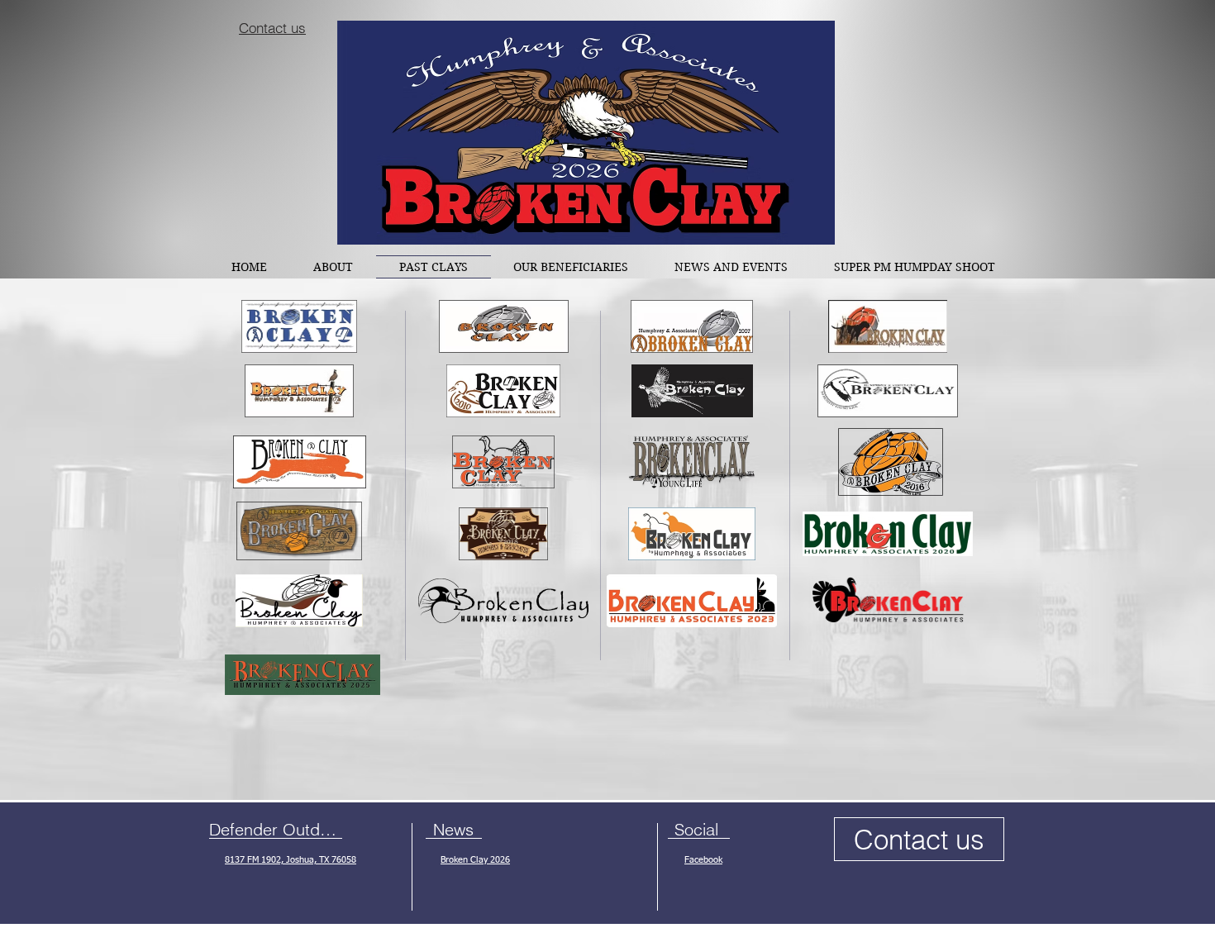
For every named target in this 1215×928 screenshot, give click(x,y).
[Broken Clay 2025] (302, 674)
